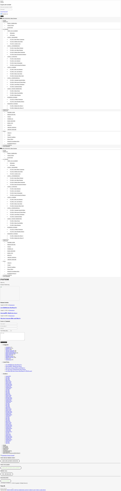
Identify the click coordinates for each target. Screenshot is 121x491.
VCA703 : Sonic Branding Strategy (17, 101)
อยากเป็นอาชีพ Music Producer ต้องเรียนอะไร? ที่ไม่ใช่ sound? (19, 371)
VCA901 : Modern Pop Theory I (16, 105)
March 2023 (8, 421)
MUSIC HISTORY (11, 121)
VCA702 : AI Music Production (16, 99)
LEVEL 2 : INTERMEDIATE (13, 45)
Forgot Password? (4, 11)
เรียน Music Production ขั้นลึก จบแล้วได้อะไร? (11, 318)
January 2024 (8, 410)
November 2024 (9, 398)
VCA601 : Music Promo (15, 90)
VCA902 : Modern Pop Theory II (16, 108)
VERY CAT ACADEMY (12, 30)
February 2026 (8, 381)
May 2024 (8, 405)
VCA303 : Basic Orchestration (16, 63)
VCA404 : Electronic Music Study (17, 75)
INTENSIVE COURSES (12, 103)
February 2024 (8, 409)
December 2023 (9, 411)
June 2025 (8, 390)
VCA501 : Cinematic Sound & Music (17, 80)
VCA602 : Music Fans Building (16, 93)
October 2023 (8, 413)
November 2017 (9, 431)
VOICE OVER (10, 25)
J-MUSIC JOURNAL (11, 127)
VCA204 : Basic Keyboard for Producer (18, 54)
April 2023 (8, 420)
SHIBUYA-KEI (32, 489)
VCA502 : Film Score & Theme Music (18, 82)
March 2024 (8, 407)
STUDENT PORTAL (7, 145)
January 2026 (8, 382)
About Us (9, 132)
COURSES (8, 347)
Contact (9, 135)
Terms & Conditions (11, 137)
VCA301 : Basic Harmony (15, 58)
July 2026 (7, 377)
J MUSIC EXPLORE (10, 350)
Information (12, 33)
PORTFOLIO (6, 109)
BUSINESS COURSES (12, 97)
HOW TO (9, 125)
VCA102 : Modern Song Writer (16, 41)
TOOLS (9, 116)
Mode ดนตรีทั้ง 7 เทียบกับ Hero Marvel (9, 313)
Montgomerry (12, 305)
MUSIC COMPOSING (12, 23)
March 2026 (8, 380)
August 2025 (8, 388)
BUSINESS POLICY (11, 143)
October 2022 (8, 427)
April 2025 (8, 393)
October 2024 (8, 399)
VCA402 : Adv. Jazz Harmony (16, 71)
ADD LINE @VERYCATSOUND (10, 461)
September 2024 (9, 401)
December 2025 (9, 384)
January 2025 (8, 396)
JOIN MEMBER (6, 146)
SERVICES (5, 21)
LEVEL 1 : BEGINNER (12, 37)
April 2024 (8, 406)
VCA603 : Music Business (15, 95)
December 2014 (9, 436)
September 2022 (9, 428)
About (4, 131)
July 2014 (7, 441)
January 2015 (8, 435)
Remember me (5, 13)
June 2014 (8, 443)
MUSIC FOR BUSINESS (11, 352)
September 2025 (9, 387)
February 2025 (8, 395)
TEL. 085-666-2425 (6, 474)
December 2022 (9, 424)
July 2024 (7, 403)
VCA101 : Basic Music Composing (17, 39)
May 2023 (8, 419)
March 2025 (8, 394)
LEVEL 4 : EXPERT (11, 67)
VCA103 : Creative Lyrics (15, 43)
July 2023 (7, 416)
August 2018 (8, 430)
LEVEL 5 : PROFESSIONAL (13, 78)
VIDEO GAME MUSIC (41, 489)
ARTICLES (5, 110)
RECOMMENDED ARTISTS (23, 489)
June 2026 (8, 378)
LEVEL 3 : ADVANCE (12, 56)
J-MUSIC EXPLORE (11, 129)
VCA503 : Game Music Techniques (17, 84)
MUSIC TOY (10, 123)
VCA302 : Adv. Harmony (15, 60)
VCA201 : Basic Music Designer (16, 48)
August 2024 (8, 402)
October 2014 (8, 438)
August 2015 (8, 433)
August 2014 (8, 440)
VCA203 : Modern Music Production (17, 52)
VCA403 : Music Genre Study (16, 73)
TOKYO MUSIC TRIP (11, 489)
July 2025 (7, 389)
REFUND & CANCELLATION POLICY (11, 453)
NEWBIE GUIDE (11, 112)
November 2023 (9, 412)
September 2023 (9, 414)
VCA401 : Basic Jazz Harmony (16, 69)
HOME (4, 20)
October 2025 (8, 386)
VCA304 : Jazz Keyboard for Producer (18, 65)
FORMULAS (10, 118)
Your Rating (3, 330)
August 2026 (8, 376)
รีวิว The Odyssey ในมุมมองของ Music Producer (16, 369)
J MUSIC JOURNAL (10, 351)
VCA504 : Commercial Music (16, 86)
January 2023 (8, 423)
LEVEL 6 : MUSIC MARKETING (14, 88)
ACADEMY (5, 29)
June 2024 (8, 404)
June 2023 (8, 418)
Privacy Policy (10, 139)
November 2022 (9, 426)
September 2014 (9, 439)
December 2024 (9, 397)
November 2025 (9, 385)
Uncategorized (8, 359)
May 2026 (8, 379)
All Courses (12, 35)
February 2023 (8, 422)
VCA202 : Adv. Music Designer (16, 50)
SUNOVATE (10, 27)
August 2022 (8, 429)
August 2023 (8, 415)
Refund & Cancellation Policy (13, 141)
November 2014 (9, 437)
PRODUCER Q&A (11, 114)
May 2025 (8, 392)
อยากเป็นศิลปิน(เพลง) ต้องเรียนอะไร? (9, 307)
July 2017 (7, 432)
